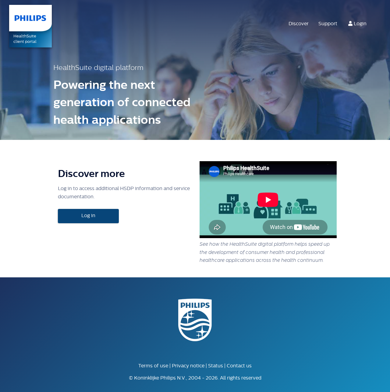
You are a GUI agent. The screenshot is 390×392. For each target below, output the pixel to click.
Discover (299, 24)
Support (327, 24)
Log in (88, 215)
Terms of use (153, 366)
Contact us (239, 366)
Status (215, 366)
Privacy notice (188, 366)
